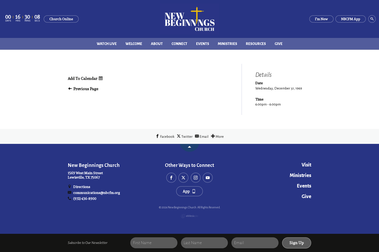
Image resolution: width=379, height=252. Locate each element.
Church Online (61, 19)
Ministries (227, 44)
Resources (256, 44)
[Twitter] (183, 178)
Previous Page (85, 88)
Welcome (133, 44)
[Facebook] (171, 178)
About (157, 44)
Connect (179, 44)
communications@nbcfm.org (96, 192)
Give (278, 44)
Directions (81, 186)
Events (202, 44)
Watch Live (107, 44)
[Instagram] (196, 178)
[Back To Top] (189, 148)
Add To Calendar (83, 78)
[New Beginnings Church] (189, 19)
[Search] (372, 19)
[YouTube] (208, 178)
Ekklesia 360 (189, 216)
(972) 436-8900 (84, 198)
